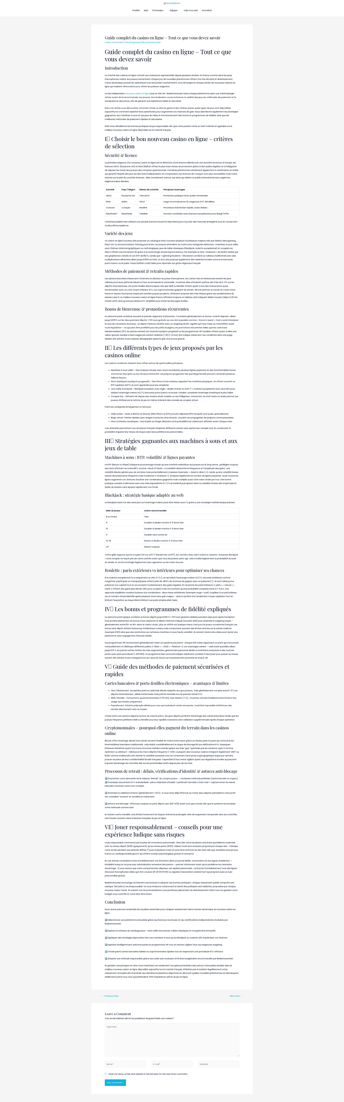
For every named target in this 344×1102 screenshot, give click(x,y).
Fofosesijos (157, 10)
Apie (146, 10)
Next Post (236, 996)
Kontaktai (207, 10)
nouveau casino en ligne (137, 93)
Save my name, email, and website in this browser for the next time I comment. (148, 1074)
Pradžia (136, 10)
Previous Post (110, 996)
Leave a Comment (114, 42)
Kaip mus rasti (191, 10)
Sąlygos (174, 10)
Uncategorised (133, 42)
